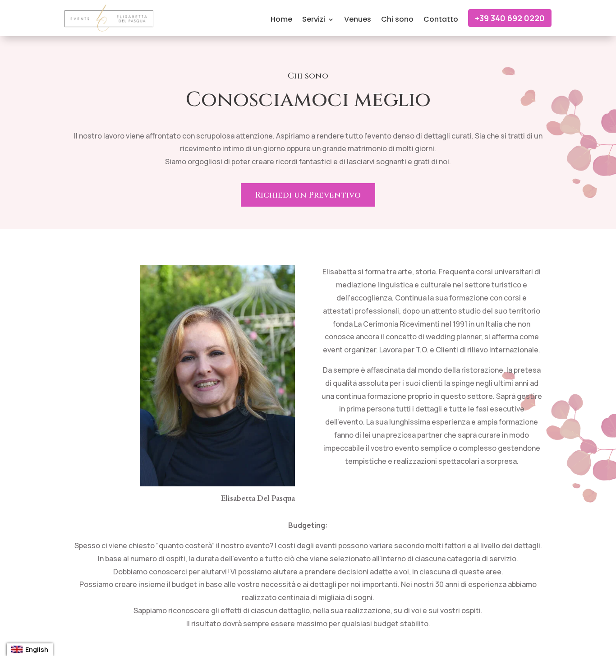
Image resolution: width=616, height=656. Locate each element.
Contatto (440, 20)
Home (281, 20)
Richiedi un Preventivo (308, 195)
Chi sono (397, 20)
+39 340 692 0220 (510, 18)
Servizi (313, 20)
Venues (357, 20)
